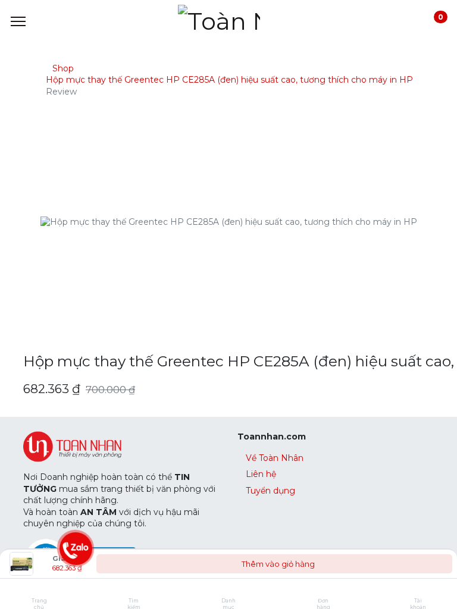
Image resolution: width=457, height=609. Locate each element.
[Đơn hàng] (323, 591)
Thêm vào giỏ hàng (277, 564)
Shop (63, 68)
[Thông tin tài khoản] (418, 591)
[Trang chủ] (39, 591)
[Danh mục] (228, 591)
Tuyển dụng (270, 490)
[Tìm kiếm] (133, 591)
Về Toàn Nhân (274, 458)
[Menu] (18, 21)
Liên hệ (261, 474)
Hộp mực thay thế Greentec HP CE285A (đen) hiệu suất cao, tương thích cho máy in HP (229, 79)
